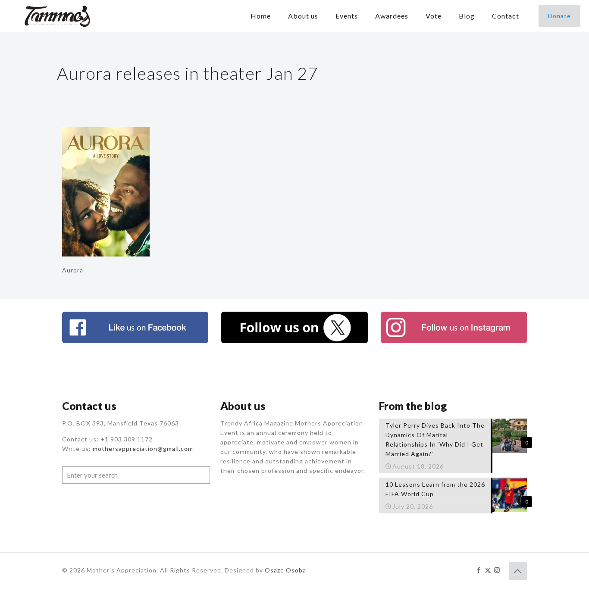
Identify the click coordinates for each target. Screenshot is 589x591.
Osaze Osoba (285, 570)
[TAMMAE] (58, 16)
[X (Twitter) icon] (488, 570)
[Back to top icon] (518, 571)
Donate (559, 15)
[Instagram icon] (497, 570)
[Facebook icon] (479, 570)
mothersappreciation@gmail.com (143, 448)
